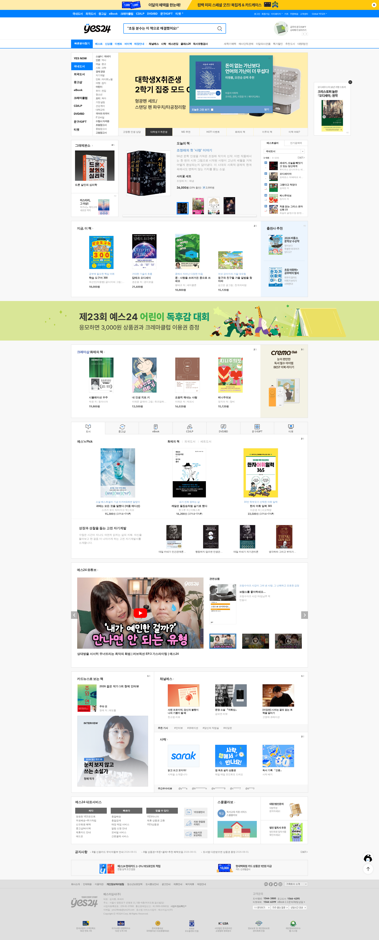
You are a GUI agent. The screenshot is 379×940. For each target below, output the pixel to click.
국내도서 (79, 66)
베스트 (99, 43)
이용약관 (99, 884)
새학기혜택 (230, 43)
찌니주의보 (224, 397)
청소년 (99, 94)
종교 (104, 64)
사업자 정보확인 (178, 906)
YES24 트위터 (276, 884)
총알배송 (116, 816)
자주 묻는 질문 (279, 908)
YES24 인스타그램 (280, 884)
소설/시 (99, 56)
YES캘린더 (195, 812)
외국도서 (79, 74)
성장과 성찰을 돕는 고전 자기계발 (102, 528)
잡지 (104, 83)
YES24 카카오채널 (266, 884)
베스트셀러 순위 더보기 (301, 157)
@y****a (182, 788)
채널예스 (166, 679)
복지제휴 (189, 884)
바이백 (128, 43)
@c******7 (235, 788)
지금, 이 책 (84, 228)
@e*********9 (218, 788)
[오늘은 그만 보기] (349, 83)
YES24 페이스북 (271, 884)
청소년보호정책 (134, 884)
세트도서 (205, 441)
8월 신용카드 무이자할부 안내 (114, 852)
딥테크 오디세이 (141, 277)
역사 (104, 60)
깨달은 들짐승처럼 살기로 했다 (189, 506)
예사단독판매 (246, 43)
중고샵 (78, 82)
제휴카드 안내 (83, 832)
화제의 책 (90, 352)
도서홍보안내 (152, 884)
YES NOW (80, 58)
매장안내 (139, 43)
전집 (104, 90)
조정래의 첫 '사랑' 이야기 (194, 150)
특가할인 (278, 43)
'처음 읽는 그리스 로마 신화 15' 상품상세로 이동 (284, 210)
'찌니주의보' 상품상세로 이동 (284, 199)
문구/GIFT (80, 121)
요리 (98, 98)
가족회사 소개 (296, 884)
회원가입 (265, 14)
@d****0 (249, 788)
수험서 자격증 (102, 121)
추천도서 (290, 43)
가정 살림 (100, 102)
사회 (98, 67)
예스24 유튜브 (86, 570)
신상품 (109, 43)
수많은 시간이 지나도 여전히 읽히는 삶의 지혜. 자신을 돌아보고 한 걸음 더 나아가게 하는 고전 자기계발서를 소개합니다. (110, 538)
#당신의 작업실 (211, 728)
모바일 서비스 (119, 832)
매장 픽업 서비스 (120, 824)
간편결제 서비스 (120, 836)
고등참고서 (101, 132)
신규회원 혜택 (83, 824)
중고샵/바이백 (83, 828)
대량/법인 (302, 43)
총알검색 (116, 820)
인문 (98, 60)
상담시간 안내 (298, 908)
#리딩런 (227, 728)
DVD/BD (79, 113)
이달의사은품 (263, 43)
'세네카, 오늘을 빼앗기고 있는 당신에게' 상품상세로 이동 (284, 166)
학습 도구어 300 (98, 277)
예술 (98, 64)
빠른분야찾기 (82, 43)
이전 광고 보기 (303, 34)
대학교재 (100, 109)
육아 (104, 98)
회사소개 (75, 884)
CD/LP (78, 105)
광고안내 (166, 884)
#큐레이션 (192, 728)
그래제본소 (83, 145)
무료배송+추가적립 (86, 820)
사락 (163, 43)
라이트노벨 (107, 79)
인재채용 (87, 884)
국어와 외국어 (102, 113)
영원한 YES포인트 (86, 816)
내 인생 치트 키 (141, 397)
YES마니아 (153, 816)
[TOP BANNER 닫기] (374, 5)
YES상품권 (153, 824)
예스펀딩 (173, 43)
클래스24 (186, 43)
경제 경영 (100, 71)
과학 (104, 67)
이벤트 (118, 43)
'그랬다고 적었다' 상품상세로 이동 (284, 188)
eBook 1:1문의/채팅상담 (290, 902)
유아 (98, 90)
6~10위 (275, 158)
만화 (98, 79)
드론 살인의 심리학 (86, 184)
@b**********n (199, 788)
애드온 (79, 836)
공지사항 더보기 (304, 852)
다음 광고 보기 (306, 34)
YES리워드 (195, 823)
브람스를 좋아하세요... (252, 591)
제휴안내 (178, 884)
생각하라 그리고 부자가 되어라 (285, 551)
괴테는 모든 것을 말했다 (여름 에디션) (118, 506)
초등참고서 (101, 125)
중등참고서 (101, 129)
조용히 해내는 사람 (186, 397)
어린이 (99, 86)
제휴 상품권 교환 (156, 820)
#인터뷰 (178, 728)
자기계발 (100, 75)
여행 (98, 83)
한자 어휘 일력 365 (261, 506)
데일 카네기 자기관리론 (246, 551)
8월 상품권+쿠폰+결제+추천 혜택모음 (169, 852)
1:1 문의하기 (261, 908)
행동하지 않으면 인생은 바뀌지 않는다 (215, 551)
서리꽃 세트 (184, 176)
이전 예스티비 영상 (74, 615)
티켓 (76, 129)
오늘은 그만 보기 (201, 109)
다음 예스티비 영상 (304, 615)
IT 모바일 (100, 117)
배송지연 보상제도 (195, 833)
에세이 (107, 56)
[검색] (220, 28)
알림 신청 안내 (119, 828)
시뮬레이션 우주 (98, 397)
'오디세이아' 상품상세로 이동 (284, 177)
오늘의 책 (183, 143)
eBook (78, 90)
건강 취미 (100, 106)
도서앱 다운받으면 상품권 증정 (226, 852)
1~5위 (266, 158)
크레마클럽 (81, 97)
